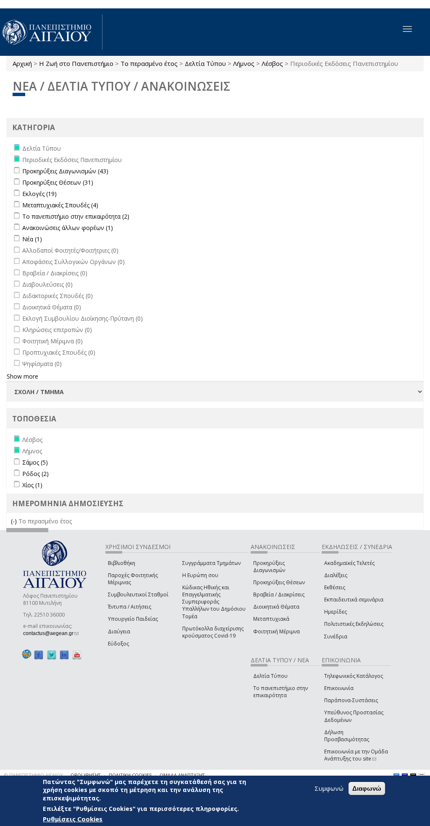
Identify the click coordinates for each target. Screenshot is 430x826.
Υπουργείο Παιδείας (133, 618)
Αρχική (22, 63)
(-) (14, 521)
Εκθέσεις (334, 587)
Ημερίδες (335, 611)
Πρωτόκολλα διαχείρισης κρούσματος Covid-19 (213, 632)
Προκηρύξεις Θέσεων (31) (57, 182)
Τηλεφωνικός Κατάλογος (353, 676)
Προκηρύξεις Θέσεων (279, 582)
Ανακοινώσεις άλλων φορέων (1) (67, 228)
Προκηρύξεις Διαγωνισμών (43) (65, 171)
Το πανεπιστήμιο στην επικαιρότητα (280, 692)
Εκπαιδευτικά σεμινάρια (353, 599)
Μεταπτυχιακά (271, 618)
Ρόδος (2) (35, 474)
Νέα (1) (32, 239)
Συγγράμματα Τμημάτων (211, 563)
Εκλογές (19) (39, 194)
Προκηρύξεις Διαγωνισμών (269, 566)
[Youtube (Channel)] (76, 654)
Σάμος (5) (35, 462)
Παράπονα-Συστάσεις (351, 700)
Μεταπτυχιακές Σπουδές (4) (60, 205)
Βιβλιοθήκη (121, 563)
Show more (22, 376)
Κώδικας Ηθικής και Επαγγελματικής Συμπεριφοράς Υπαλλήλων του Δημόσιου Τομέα (214, 602)
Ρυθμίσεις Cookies (72, 819)
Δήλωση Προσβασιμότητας (346, 736)
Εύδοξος (118, 643)
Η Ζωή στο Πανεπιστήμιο (76, 63)
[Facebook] (38, 654)
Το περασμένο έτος (149, 63)
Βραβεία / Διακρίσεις (278, 594)
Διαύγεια (119, 631)
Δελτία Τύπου (205, 63)
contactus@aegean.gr (51, 633)
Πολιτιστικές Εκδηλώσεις (353, 623)
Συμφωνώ (329, 788)
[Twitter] (51, 654)
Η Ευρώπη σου (200, 575)
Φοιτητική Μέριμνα (276, 631)
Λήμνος (243, 63)
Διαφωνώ (366, 788)
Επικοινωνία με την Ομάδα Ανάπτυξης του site (356, 755)
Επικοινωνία (339, 688)
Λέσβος (272, 63)
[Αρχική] (51, 32)
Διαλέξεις (335, 575)
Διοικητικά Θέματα (276, 606)
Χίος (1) (32, 485)
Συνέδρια (335, 636)
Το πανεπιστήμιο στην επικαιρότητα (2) (75, 216)
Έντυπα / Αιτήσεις (129, 606)
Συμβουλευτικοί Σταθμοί (138, 594)
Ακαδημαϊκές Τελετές (349, 563)
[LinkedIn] (64, 654)
